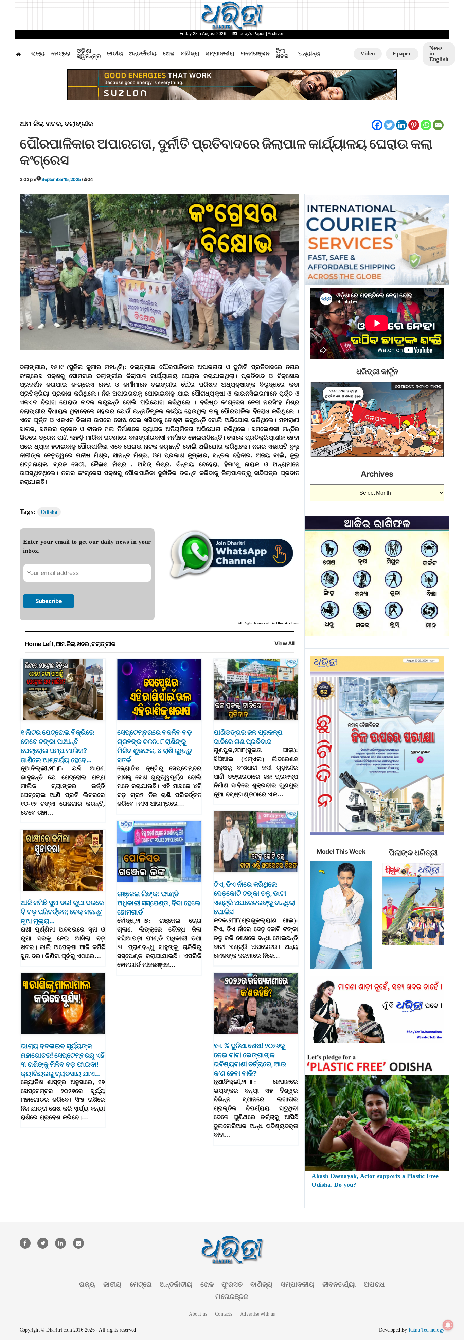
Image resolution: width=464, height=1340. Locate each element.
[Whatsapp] (426, 125)
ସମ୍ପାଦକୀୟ (220, 54)
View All (284, 643)
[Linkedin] (401, 125)
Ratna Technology (426, 1330)
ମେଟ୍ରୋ (61, 54)
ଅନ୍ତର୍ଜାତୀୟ (143, 54)
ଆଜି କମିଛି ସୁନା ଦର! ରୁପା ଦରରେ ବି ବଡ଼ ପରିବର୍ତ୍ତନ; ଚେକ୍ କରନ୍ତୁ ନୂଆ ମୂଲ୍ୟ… (62, 912)
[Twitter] (389, 125)
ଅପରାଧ (374, 1284)
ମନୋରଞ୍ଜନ (255, 54)
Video (367, 53)
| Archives (275, 33)
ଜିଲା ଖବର (282, 54)
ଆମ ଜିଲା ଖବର (40, 123)
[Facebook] (377, 125)
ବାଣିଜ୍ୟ (190, 54)
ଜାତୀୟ (115, 54)
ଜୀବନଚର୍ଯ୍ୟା (339, 1284)
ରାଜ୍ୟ (38, 54)
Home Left (39, 643)
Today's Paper (251, 33)
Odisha (49, 512)
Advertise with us (257, 1314)
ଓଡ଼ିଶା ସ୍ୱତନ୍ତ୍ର (89, 54)
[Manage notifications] (448, 1325)
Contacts (223, 1314)
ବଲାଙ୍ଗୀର (79, 123)
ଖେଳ (168, 54)
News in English (438, 54)
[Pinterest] (413, 125)
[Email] (438, 125)
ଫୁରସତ (232, 1284)
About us (198, 1314)
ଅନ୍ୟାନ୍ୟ (309, 54)
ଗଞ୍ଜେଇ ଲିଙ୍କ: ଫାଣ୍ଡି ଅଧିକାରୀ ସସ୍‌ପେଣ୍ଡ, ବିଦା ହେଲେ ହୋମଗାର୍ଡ (158, 903)
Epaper (402, 53)
